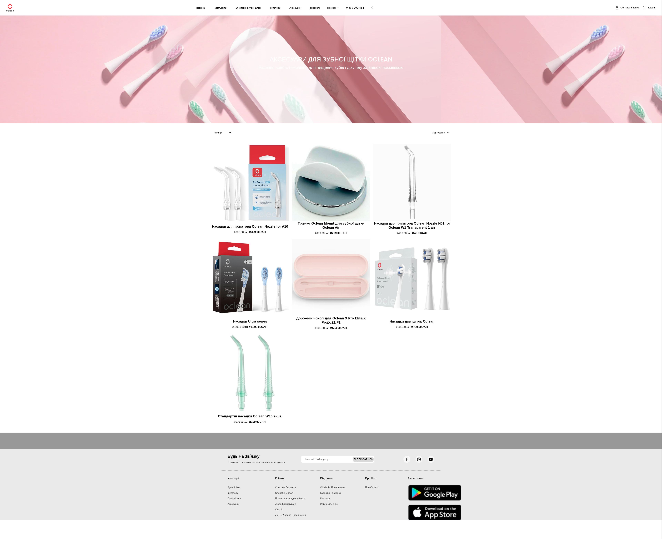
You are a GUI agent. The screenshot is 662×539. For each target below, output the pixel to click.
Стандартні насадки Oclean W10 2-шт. (250, 416)
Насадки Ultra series (250, 321)
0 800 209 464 (329, 504)
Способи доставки (285, 487)
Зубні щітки (234, 487)
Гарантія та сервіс (330, 493)
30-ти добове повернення (290, 515)
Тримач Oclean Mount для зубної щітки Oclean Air (331, 225)
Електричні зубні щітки (248, 7)
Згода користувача (285, 504)
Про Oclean (372, 487)
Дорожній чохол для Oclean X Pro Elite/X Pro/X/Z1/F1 (331, 320)
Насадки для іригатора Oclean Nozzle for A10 (250, 226)
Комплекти (220, 7)
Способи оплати (284, 493)
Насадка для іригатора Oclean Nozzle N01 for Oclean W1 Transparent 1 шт (412, 225)
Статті (278, 509)
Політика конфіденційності (290, 498)
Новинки (200, 7)
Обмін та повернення (332, 487)
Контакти (325, 498)
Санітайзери (235, 498)
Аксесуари (295, 7)
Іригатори (275, 7)
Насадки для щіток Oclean (412, 321)
